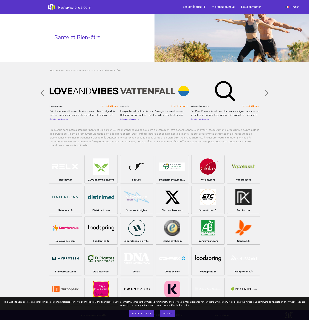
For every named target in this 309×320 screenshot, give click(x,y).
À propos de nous (223, 7)
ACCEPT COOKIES (141, 313)
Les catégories (192, 7)
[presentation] (44, 92)
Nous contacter (251, 7)
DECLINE (167, 313)
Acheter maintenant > (59, 119)
